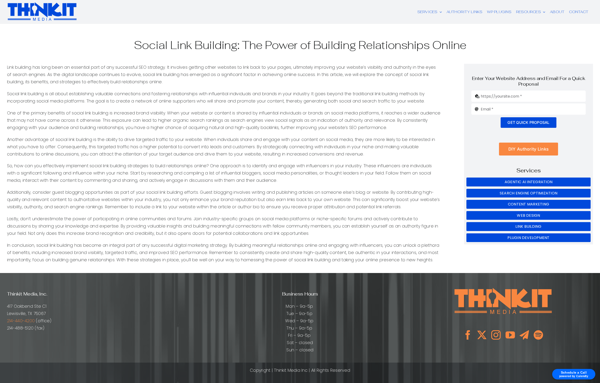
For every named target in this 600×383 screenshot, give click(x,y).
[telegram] (524, 335)
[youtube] (510, 335)
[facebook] (467, 335)
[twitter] (482, 335)
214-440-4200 (21, 321)
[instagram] (496, 335)
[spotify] (538, 335)
